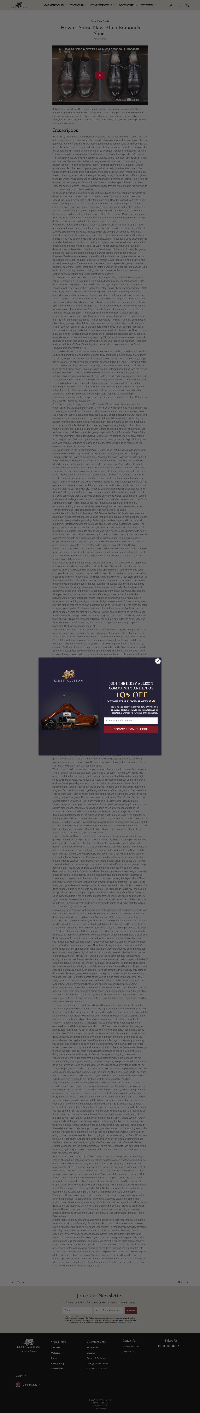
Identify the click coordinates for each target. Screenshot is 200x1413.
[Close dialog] (157, 661)
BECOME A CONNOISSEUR (131, 729)
